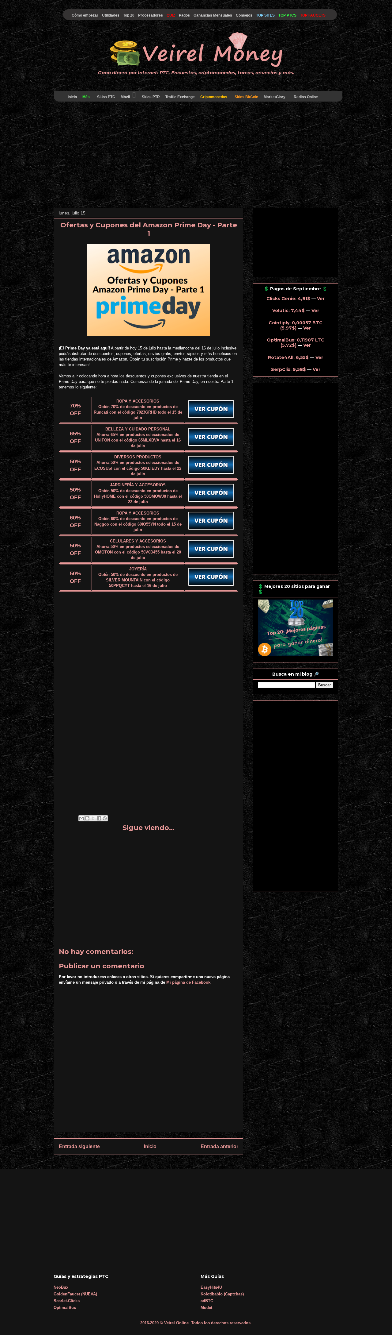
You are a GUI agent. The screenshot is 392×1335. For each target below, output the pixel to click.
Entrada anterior (219, 1146)
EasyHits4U (211, 1287)
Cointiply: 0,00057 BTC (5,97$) (295, 325)
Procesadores (150, 15)
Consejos (244, 15)
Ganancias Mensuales (213, 15)
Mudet (206, 1307)
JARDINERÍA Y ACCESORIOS (138, 485)
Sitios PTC (106, 97)
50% (75, 461)
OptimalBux (65, 1307)
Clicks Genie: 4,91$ (288, 298)
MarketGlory (274, 97)
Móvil (125, 97)
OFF (75, 413)
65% (75, 433)
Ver (321, 298)
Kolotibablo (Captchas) (222, 1294)
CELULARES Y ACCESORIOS (138, 541)
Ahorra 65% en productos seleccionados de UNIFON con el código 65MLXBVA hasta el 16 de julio (138, 440)
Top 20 (128, 15)
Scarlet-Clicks (67, 1300)
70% (75, 406)
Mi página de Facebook (188, 982)
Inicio (72, 97)
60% (75, 518)
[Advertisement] (196, 156)
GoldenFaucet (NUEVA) (75, 1294)
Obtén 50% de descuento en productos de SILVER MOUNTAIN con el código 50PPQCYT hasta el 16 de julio (138, 580)
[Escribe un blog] (87, 818)
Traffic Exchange (180, 97)
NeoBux (61, 1287)
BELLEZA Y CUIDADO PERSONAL (137, 429)
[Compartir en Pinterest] (105, 818)
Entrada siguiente (79, 1146)
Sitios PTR (151, 97)
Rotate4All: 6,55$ (288, 357)
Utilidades (110, 15)
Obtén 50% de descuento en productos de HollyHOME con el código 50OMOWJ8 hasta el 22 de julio (138, 496)
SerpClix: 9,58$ (288, 369)
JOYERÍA (138, 569)
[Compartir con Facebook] (99, 818)
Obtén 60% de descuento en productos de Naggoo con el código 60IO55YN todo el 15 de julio (138, 524)
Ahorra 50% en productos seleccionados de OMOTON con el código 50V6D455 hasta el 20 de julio (138, 552)
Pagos (184, 15)
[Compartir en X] (93, 818)
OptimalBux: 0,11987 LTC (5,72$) (295, 342)
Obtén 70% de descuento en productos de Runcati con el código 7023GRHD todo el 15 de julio (138, 412)
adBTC (207, 1300)
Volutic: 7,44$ (288, 310)
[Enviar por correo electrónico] (81, 818)
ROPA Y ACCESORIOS (137, 401)
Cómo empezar (85, 15)
